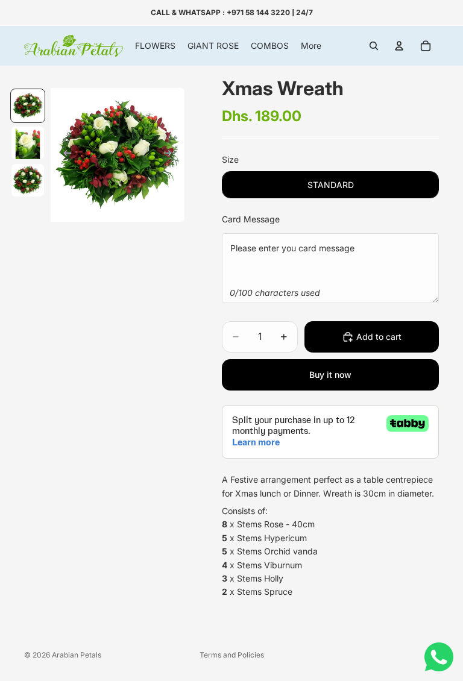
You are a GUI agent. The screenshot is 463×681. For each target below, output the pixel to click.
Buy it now (330, 374)
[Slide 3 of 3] (27, 180)
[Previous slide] (64, 155)
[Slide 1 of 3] (27, 106)
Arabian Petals (76, 654)
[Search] (374, 46)
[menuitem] (311, 45)
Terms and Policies (232, 654)
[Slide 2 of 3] (27, 143)
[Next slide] (171, 155)
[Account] (399, 46)
